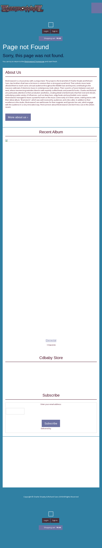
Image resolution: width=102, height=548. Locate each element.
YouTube (34, 18)
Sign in (55, 31)
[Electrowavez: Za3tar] (36, 376)
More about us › (18, 117)
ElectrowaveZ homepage (34, 61)
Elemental (51, 340)
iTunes (43, 18)
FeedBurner (56, 428)
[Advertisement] (51, 457)
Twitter (24, 18)
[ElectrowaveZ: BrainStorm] (66, 376)
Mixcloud (58, 18)
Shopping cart (52, 38)
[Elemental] (51, 238)
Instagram (77, 18)
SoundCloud (48, 18)
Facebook (29, 18)
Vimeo (39, 18)
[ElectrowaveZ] (22, 8)
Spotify (62, 18)
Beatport (53, 18)
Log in (46, 31)
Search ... (50, 24)
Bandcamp (72, 18)
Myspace (67, 18)
